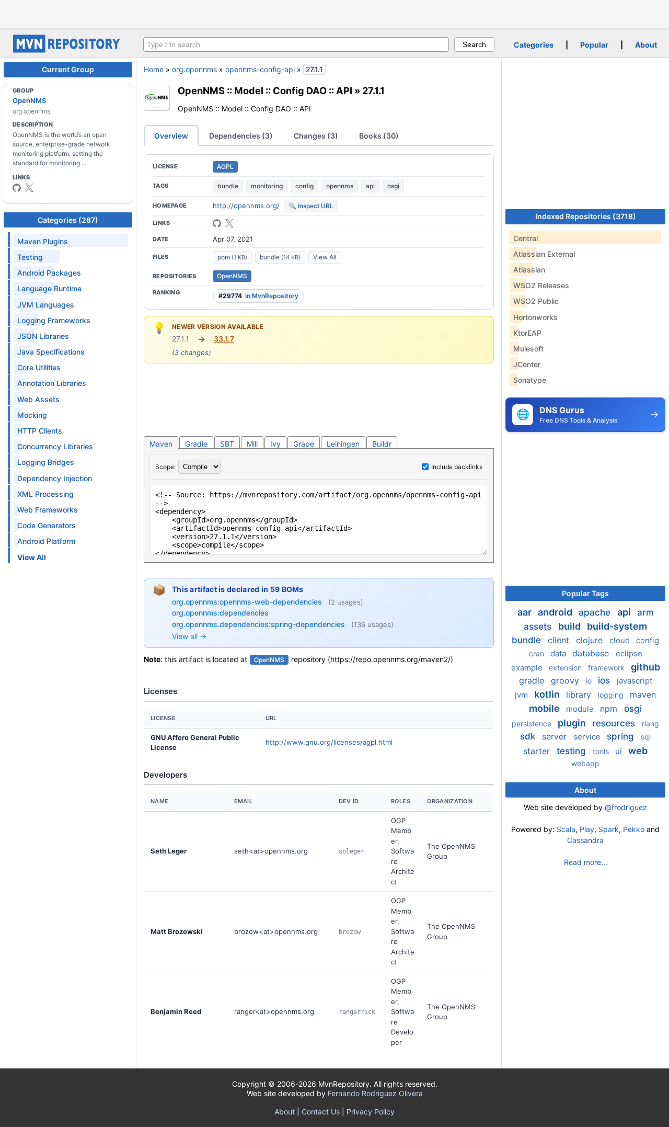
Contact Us (321, 1111)
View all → (189, 636)
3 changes (192, 352)
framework (607, 667)
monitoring (267, 186)
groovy (566, 680)
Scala (566, 829)
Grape (303, 443)
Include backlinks (456, 467)
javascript (634, 681)
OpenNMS (29, 100)
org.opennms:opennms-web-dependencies (248, 601)
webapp (585, 763)
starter (537, 751)
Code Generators (46, 525)
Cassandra (585, 840)
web (638, 750)
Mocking (32, 415)
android (556, 612)
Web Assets (38, 399)
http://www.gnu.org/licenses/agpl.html (329, 742)
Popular (594, 44)
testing (573, 751)
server (555, 736)
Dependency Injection (54, 478)
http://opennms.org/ (246, 205)
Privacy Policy (371, 1111)
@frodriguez (626, 807)
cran (537, 653)
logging (612, 694)
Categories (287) (68, 219)
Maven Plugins (42, 241)
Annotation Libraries (51, 383)
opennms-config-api (260, 69)
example (528, 668)
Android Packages (49, 272)
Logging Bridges (45, 462)
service (588, 737)
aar (525, 612)
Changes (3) (316, 135)
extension (566, 667)
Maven (160, 443)
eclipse (629, 653)
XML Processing (45, 493)
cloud (620, 640)
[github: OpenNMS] (17, 188)
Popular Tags (585, 593)
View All (325, 257)
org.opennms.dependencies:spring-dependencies (259, 624)
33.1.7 (224, 338)
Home (154, 69)
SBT (227, 443)
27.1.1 (373, 90)
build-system (617, 626)
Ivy (275, 443)
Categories (533, 44)
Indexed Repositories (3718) (585, 216)
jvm (522, 695)
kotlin (548, 694)
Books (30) (379, 135)
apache (596, 612)
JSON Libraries (43, 336)
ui (619, 751)
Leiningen (343, 443)
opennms (339, 186)
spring (622, 736)
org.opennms (194, 69)
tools (602, 751)
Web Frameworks (47, 509)
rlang (650, 723)
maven (643, 694)
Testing (30, 257)
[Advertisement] (334, 13)
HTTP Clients (39, 430)
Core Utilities (39, 367)
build (570, 626)
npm (610, 708)
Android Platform (46, 541)
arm (645, 612)
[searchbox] (296, 44)
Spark (608, 829)
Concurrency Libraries (55, 446)
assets (539, 626)
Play (587, 829)
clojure (590, 640)
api (370, 186)
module (581, 709)
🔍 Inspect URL (311, 206)
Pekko (633, 829)
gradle (533, 680)
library (580, 694)
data (559, 653)
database (592, 653)
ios (605, 680)
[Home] (68, 49)
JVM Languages (45, 304)
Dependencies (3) (241, 135)
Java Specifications (51, 351)
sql (646, 736)
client (560, 640)
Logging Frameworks (53, 320)
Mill (252, 443)
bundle (227, 186)
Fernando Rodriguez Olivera (375, 1093)
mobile (545, 708)
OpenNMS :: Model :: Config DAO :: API (265, 90)
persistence (532, 723)
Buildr (381, 443)
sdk (529, 736)
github (645, 667)
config (304, 186)
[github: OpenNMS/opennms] (217, 223)
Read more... (585, 862)
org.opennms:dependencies (220, 612)
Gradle (196, 443)
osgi (393, 186)
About (646, 44)
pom (232, 257)
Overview (171, 135)
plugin (573, 723)
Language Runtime (49, 288)
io (590, 680)
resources (615, 723)
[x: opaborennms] (29, 188)
